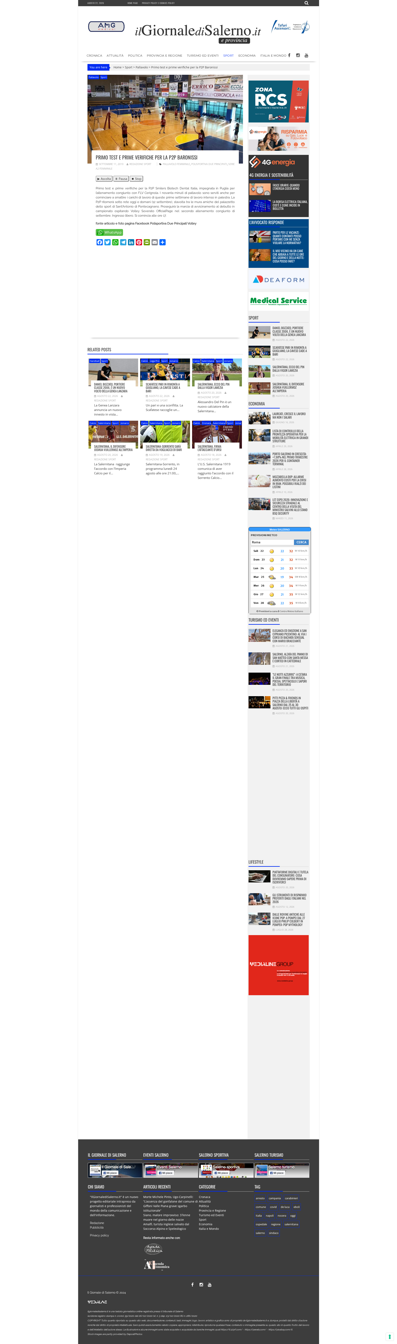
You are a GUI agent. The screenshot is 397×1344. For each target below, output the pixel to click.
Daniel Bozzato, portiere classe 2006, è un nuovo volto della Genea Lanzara (110, 387)
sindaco (274, 1233)
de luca (285, 1207)
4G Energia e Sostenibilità (271, 175)
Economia (247, 55)
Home (118, 67)
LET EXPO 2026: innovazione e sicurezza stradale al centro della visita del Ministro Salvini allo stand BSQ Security (290, 506)
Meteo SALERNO (280, 529)
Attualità (115, 55)
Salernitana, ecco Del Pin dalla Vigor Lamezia (214, 386)
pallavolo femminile (176, 164)
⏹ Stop (136, 179)
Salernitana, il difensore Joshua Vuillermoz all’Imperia (113, 448)
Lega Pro (154, 360)
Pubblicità (97, 1227)
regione (275, 1224)
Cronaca (94, 55)
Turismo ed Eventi (203, 55)
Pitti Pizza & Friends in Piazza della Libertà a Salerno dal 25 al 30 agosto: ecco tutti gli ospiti (290, 703)
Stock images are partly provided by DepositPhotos (114, 1334)
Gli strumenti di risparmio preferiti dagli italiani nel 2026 (289, 898)
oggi (292, 1215)
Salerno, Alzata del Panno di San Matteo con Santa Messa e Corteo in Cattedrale (290, 657)
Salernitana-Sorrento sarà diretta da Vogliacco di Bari (164, 448)
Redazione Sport (140, 164)
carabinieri (291, 1198)
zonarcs (174, 360)
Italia (259, 1215)
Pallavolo (142, 67)
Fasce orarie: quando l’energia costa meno (286, 187)
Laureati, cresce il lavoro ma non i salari (289, 415)
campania (275, 1198)
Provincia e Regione (164, 55)
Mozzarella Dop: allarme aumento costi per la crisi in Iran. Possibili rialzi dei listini (289, 481)
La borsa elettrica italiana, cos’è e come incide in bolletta (290, 205)
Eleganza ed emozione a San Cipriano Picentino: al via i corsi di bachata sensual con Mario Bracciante (290, 635)
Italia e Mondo (273, 55)
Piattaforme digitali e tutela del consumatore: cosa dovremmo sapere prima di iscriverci (290, 877)
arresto (260, 1198)
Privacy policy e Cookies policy (158, 3)
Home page (133, 3)
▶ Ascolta (104, 179)
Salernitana (208, 360)
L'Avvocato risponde (266, 222)
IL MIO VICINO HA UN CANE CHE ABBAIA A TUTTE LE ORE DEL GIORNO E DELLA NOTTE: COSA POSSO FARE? (288, 255)
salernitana (291, 1224)
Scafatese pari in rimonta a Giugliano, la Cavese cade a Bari (163, 387)
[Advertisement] (165, 298)
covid (273, 1207)
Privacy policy (99, 1235)
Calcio (144, 360)
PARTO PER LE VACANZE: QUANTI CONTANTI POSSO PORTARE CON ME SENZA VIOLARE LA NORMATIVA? (287, 237)
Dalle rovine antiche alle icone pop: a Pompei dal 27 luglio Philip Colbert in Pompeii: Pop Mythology (289, 919)
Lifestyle (256, 862)
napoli (270, 1215)
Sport (228, 55)
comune (261, 1207)
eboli (297, 1207)
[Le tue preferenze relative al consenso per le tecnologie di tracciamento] (390, 1337)
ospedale (261, 1224)
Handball (94, 360)
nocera (282, 1215)
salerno (260, 1233)
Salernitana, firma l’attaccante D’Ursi (209, 448)
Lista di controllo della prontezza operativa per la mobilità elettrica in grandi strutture (290, 436)
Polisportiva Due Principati (209, 164)
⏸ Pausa (121, 179)
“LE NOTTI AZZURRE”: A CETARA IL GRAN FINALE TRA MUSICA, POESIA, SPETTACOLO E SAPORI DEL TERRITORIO (290, 679)
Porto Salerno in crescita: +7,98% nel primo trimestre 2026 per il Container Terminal (290, 458)
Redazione (97, 1223)
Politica (135, 55)
